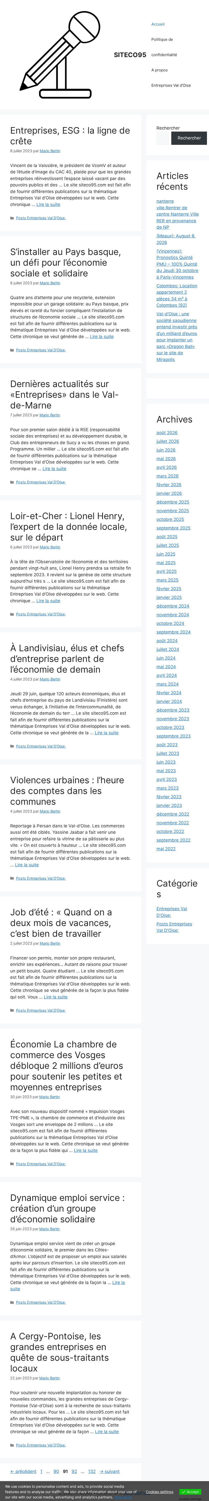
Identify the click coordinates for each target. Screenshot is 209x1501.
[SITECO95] (60, 54)
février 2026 (168, 484)
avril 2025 (166, 571)
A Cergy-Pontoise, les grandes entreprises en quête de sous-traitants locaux (59, 1352)
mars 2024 (167, 684)
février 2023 (168, 796)
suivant (109, 1471)
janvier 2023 (169, 805)
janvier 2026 (169, 493)
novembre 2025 (172, 510)
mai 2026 (166, 458)
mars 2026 (167, 476)
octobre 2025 (170, 519)
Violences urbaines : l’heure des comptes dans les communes (67, 791)
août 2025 (166, 536)
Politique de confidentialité (164, 47)
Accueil (158, 24)
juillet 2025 (167, 545)
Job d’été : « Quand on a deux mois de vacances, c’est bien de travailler (61, 923)
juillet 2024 (167, 649)
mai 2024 (166, 666)
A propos (159, 70)
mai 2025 (166, 562)
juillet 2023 (167, 753)
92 (74, 1471)
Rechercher (168, 128)
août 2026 (167, 432)
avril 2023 (166, 779)
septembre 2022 (173, 840)
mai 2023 (166, 770)
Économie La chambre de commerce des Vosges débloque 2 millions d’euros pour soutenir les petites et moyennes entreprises (66, 1065)
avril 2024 (166, 675)
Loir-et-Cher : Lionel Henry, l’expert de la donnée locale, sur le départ (68, 526)
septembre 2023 (173, 736)
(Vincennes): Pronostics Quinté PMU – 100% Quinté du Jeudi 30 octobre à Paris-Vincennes (177, 264)
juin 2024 (166, 658)
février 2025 (168, 588)
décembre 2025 (172, 502)
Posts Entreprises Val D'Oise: (41, 218)
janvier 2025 (169, 597)
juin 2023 (166, 762)
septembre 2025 (173, 528)
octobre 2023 (170, 727)
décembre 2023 (172, 710)
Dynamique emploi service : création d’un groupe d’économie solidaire (67, 1208)
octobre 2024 (170, 623)
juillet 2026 (167, 441)
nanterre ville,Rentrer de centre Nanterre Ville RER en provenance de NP (177, 214)
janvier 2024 (169, 701)
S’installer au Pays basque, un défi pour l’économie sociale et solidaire (65, 262)
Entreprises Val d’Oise (171, 85)
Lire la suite (48, 204)
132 (92, 1471)
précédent (23, 1471)
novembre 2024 (172, 614)
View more (123, 1497)
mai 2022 (166, 848)
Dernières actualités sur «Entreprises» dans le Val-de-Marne (64, 394)
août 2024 (167, 640)
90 (56, 1471)
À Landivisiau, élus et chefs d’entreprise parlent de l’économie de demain (67, 659)
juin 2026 (166, 450)
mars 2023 (167, 788)
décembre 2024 (172, 606)
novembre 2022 (172, 822)
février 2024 (168, 692)
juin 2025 (165, 554)
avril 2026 (166, 467)
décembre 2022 (172, 814)
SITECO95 (130, 55)
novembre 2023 (172, 718)
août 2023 (167, 744)
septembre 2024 (173, 632)
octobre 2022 (170, 831)
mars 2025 (167, 580)
